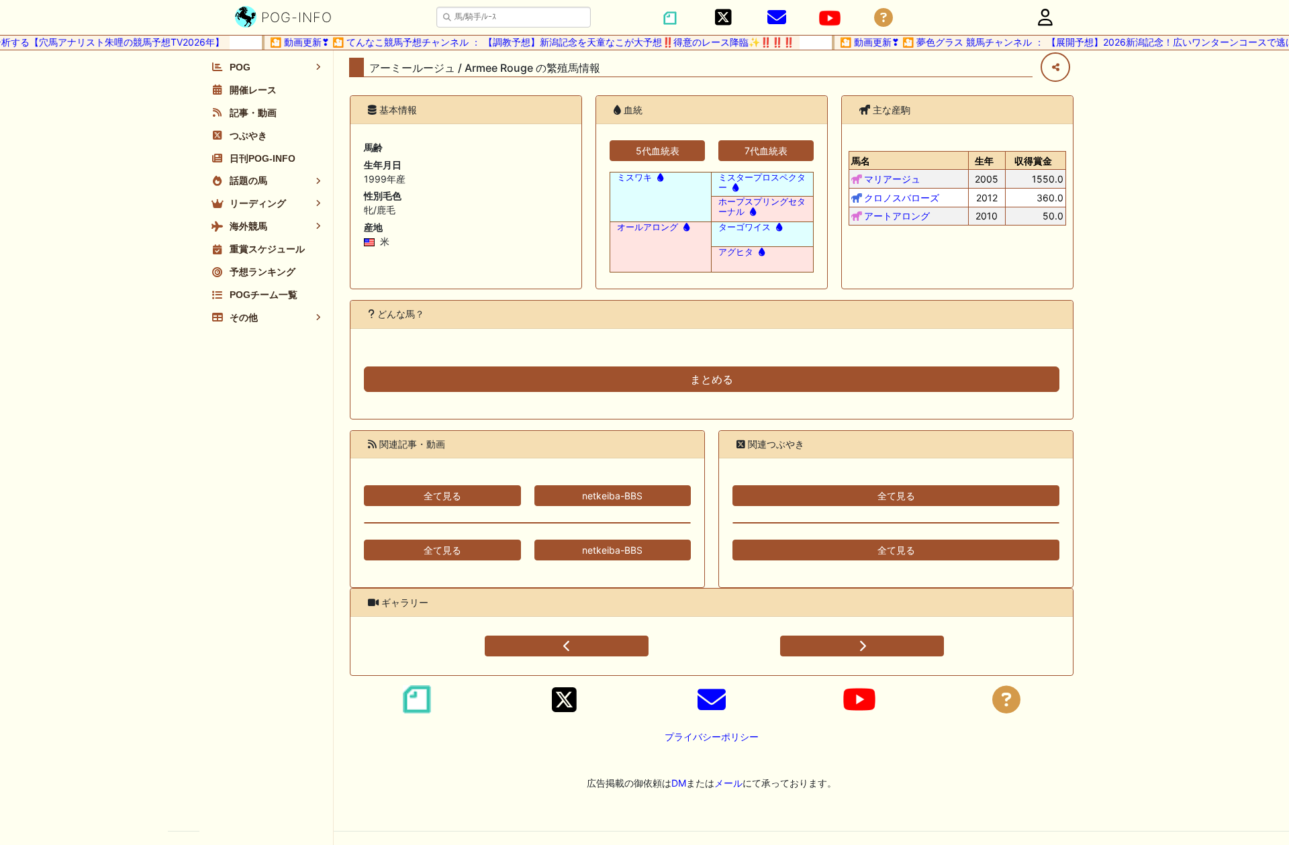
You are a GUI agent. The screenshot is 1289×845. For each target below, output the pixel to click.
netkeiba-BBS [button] (612, 495)
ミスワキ (634, 177)
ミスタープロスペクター (762, 182)
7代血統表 (766, 150)
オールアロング (647, 227)
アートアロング (897, 215)
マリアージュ (892, 179)
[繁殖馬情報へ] (659, 177)
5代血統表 (657, 150)
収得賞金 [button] (1033, 160)
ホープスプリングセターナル (762, 207)
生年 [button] (984, 160)
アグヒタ (735, 252)
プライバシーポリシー (712, 736)
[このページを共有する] (1055, 67)
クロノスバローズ (901, 197)
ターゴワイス (744, 227)
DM (678, 783)
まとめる (711, 379)
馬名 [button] (860, 160)
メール (728, 783)
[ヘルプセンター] (883, 18)
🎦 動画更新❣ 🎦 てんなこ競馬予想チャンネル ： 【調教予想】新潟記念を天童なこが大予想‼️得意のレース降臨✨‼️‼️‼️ (524, 42)
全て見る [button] (442, 495)
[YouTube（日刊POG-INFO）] (830, 18)
